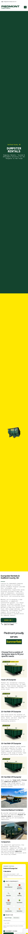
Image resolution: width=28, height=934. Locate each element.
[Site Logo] (10, 7)
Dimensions (16, 917)
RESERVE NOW (8, 620)
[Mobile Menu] (25, 7)
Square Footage (8, 917)
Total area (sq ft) (6, 920)
